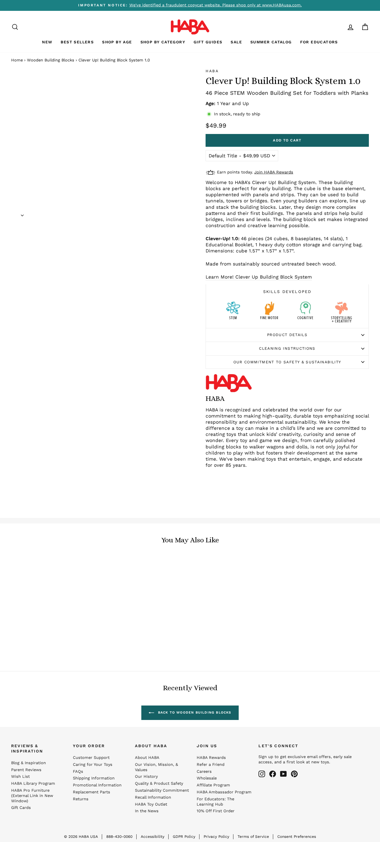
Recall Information (153, 797)
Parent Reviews (26, 770)
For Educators (319, 42)
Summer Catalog (271, 42)
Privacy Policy (216, 836)
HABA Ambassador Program (224, 792)
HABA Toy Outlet (151, 804)
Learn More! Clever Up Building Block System (259, 277)
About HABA (147, 757)
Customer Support (91, 757)
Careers (204, 771)
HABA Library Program (33, 783)
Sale (236, 42)
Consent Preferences (296, 836)
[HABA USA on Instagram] (261, 774)
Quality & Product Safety (159, 783)
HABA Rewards (211, 757)
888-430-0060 (119, 836)
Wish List (20, 776)
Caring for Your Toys (92, 764)
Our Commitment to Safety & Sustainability (287, 362)
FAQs (78, 771)
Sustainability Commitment (162, 790)
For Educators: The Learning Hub (215, 802)
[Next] (22, 213)
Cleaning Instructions (287, 348)
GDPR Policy (184, 836)
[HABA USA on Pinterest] (294, 774)
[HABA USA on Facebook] (272, 774)
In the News (147, 811)
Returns (80, 799)
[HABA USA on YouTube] (283, 774)
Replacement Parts (91, 792)
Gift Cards (21, 807)
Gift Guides (208, 42)
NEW (47, 42)
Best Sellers (77, 42)
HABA (212, 71)
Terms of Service (253, 836)
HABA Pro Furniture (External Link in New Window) (32, 795)
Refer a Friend (210, 764)
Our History (146, 776)
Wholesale (207, 778)
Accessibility (152, 836)
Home (17, 60)
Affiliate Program (213, 785)
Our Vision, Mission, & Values (156, 767)
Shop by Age (117, 42)
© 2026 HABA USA (81, 836)
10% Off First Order (216, 811)
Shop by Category (162, 42)
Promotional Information (97, 785)
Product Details (287, 334)
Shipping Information (94, 778)
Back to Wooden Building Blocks (193, 712)
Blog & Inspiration (28, 763)
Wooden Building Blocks (50, 60)
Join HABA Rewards (273, 172)
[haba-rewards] (340, 27)
